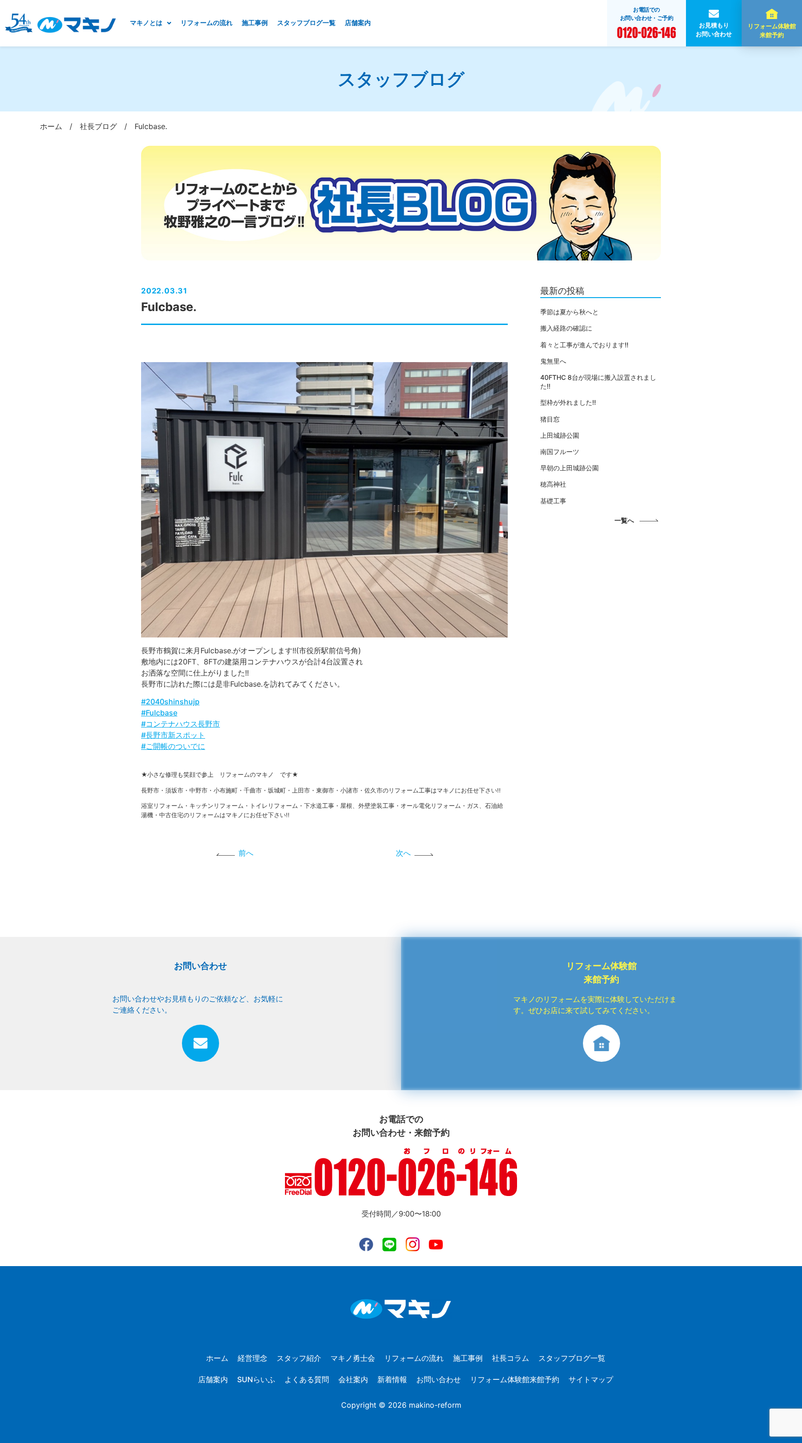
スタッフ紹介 (299, 1358)
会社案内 (353, 1379)
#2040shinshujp (170, 701)
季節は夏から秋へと (569, 312)
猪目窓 (550, 419)
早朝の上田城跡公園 (569, 468)
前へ (246, 853)
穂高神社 (553, 484)
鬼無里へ (553, 361)
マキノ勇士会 (352, 1358)
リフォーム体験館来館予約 (772, 31)
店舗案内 (358, 22)
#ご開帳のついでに (173, 746)
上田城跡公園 (559, 435)
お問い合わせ (438, 1379)
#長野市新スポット (173, 735)
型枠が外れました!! (568, 402)
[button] (150, 23)
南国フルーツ (559, 451)
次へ (403, 853)
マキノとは (146, 22)
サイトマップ (591, 1379)
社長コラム (510, 1358)
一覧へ (624, 520)
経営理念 (252, 1358)
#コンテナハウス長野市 (180, 723)
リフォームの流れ (207, 22)
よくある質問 (307, 1379)
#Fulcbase (159, 712)
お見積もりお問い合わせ (714, 30)
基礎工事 (553, 501)
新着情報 (392, 1379)
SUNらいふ (256, 1379)
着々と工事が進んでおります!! (584, 345)
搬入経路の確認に (566, 328)
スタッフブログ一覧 (306, 22)
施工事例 (255, 22)
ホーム (217, 1358)
